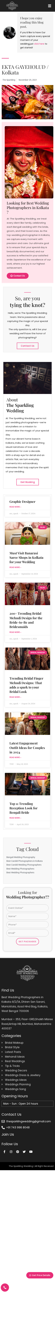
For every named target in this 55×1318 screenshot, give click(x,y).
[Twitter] (24, 1151)
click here (39, 43)
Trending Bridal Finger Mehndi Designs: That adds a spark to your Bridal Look (26, 685)
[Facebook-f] (4, 1151)
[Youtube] (31, 1151)
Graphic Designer (22, 501)
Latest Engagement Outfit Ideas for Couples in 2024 (27, 747)
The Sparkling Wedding (21, 1166)
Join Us (8, 1134)
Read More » (15, 507)
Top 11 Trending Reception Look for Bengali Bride (23, 808)
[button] (49, 6)
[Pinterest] (17, 1151)
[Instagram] (11, 1151)
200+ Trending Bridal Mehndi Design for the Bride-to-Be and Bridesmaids (25, 620)
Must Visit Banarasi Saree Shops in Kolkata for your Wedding (26, 557)
